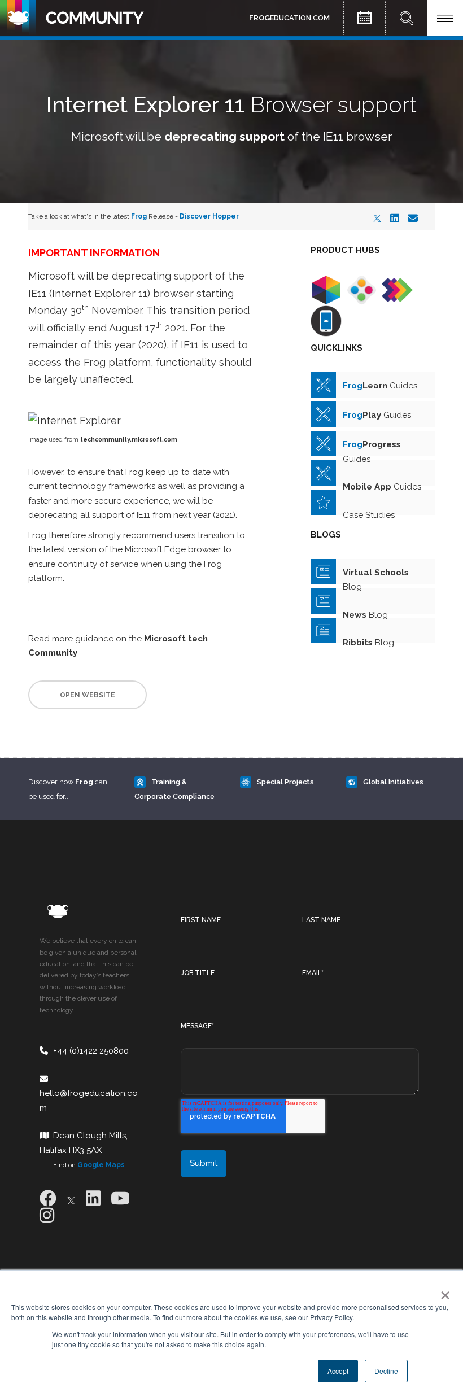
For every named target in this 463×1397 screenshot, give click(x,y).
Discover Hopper (209, 216)
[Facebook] (48, 1198)
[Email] (413, 218)
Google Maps (101, 1165)
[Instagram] (47, 1215)
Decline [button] (386, 1371)
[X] (377, 218)
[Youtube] (120, 1198)
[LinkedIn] (394, 218)
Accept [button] (337, 1371)
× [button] (443, 1291)
